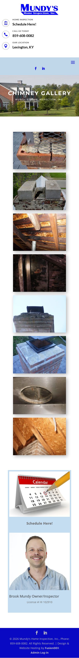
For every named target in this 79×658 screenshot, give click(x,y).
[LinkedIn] (45, 633)
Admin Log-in (40, 652)
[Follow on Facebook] (36, 68)
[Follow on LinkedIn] (43, 68)
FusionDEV (52, 648)
